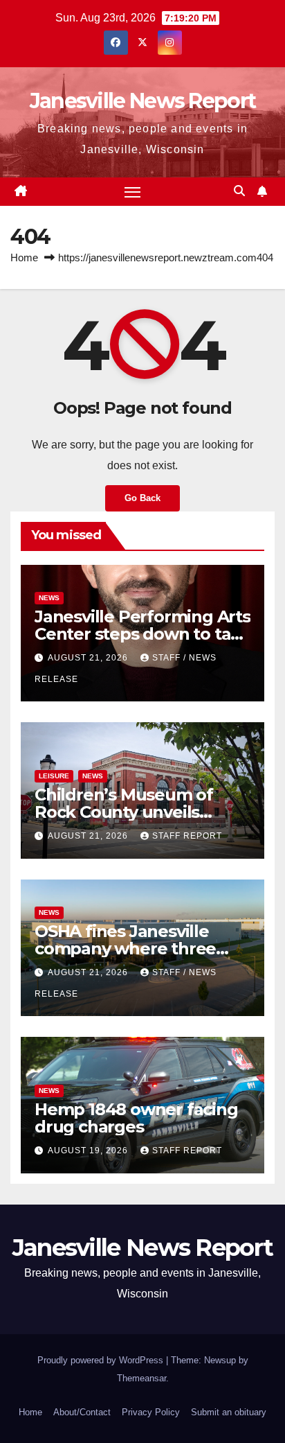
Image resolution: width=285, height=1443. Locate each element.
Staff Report (187, 836)
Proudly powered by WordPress (101, 1360)
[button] (239, 191)
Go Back (142, 498)
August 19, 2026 (89, 1150)
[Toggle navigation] (133, 192)
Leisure (54, 776)
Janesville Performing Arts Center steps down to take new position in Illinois (142, 633)
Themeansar (141, 1378)
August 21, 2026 (89, 658)
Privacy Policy (151, 1412)
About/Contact (82, 1412)
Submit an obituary (228, 1412)
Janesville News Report (143, 101)
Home (24, 257)
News (49, 598)
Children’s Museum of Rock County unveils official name (124, 812)
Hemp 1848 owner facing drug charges (136, 1118)
